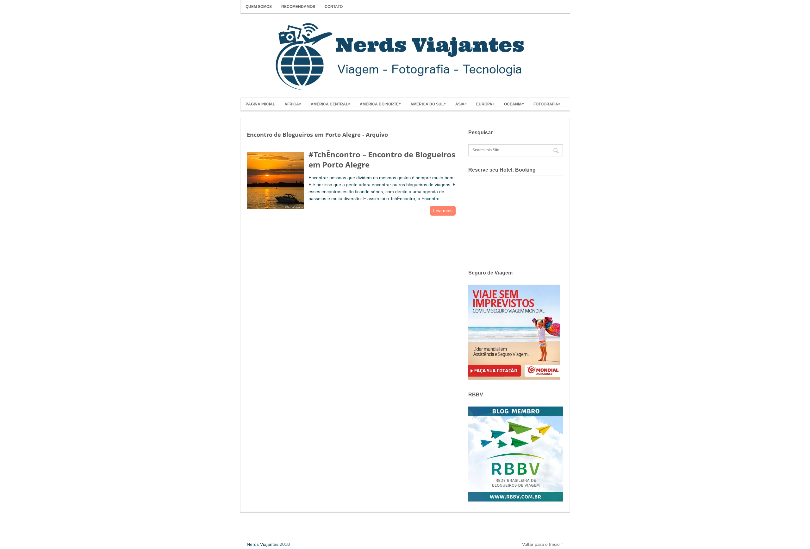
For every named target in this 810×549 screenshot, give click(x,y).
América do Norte (380, 103)
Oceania (514, 103)
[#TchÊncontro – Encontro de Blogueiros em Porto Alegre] (275, 179)
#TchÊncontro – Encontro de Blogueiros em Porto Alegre (381, 159)
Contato (334, 6)
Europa (485, 103)
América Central (330, 103)
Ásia (461, 103)
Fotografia (546, 103)
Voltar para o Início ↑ (542, 544)
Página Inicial (260, 104)
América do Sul (428, 103)
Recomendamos (298, 6)
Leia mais (442, 210)
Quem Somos (259, 6)
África (292, 103)
